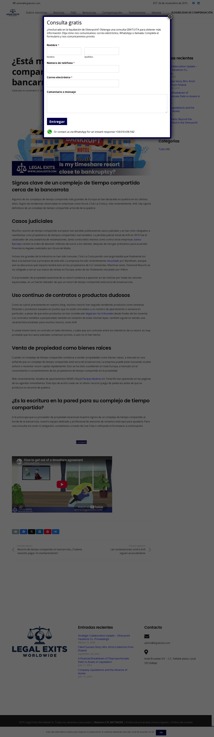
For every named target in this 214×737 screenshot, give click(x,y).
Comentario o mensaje (61, 92)
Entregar (57, 121)
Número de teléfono (61, 63)
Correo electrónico (59, 77)
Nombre (53, 45)
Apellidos (88, 57)
